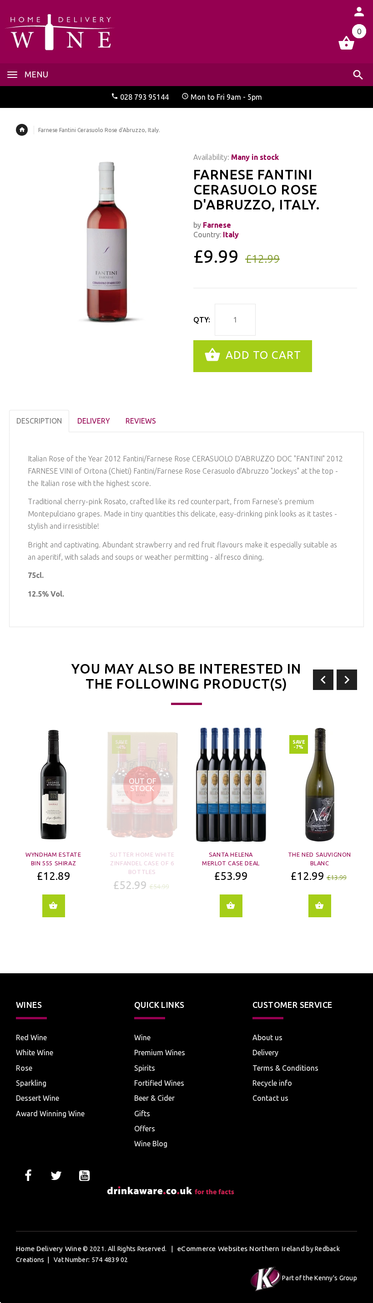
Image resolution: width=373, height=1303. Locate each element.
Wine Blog (150, 1143)
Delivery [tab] (93, 421)
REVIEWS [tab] (141, 421)
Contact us (270, 1098)
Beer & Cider (154, 1098)
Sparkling (31, 1083)
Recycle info (272, 1083)
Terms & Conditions (285, 1068)
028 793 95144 (144, 97)
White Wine (34, 1052)
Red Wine (31, 1037)
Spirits (144, 1068)
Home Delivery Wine (48, 1248)
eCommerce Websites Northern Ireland (241, 1248)
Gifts (142, 1113)
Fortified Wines (159, 1083)
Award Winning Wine (50, 1113)
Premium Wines (159, 1052)
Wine (142, 1037)
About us (267, 1037)
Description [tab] (39, 421)
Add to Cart (261, 355)
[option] (53, 829)
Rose (24, 1068)
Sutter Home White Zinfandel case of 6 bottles (142, 863)
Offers (144, 1128)
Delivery (265, 1052)
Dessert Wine (37, 1098)
